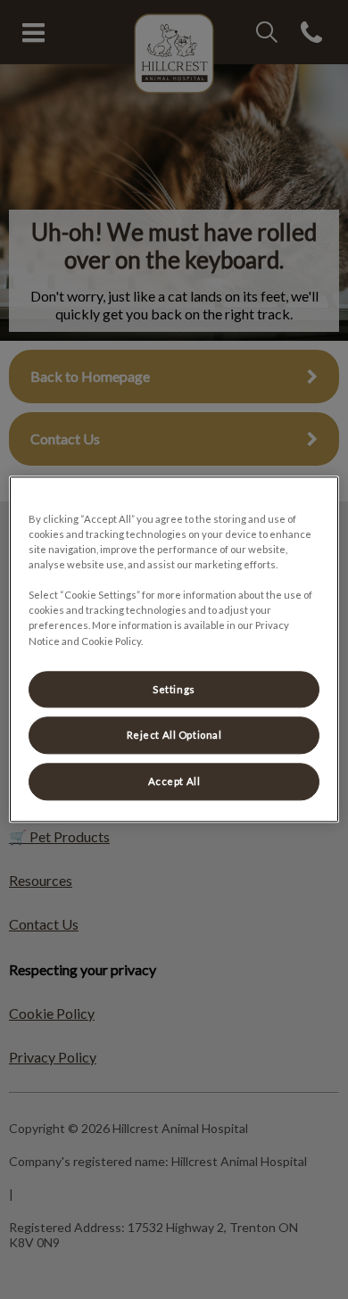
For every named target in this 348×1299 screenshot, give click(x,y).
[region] (174, 649)
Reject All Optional (174, 735)
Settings (174, 689)
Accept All (174, 782)
